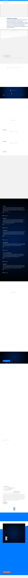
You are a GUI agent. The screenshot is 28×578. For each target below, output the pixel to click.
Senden (5, 502)
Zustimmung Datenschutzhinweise (7, 494)
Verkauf (4, 554)
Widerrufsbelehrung (5, 568)
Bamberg (13, 533)
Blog (3, 546)
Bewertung (4, 558)
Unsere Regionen (5, 559)
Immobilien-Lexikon (5, 547)
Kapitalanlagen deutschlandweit (9, 535)
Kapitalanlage (4, 555)
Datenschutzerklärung (5, 566)
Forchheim (20, 533)
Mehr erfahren (4, 151)
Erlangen (16, 533)
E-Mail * (4, 489)
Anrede (4, 486)
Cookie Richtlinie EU (5, 567)
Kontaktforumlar (5, 564)
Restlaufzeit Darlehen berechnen (7, 550)
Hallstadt (18, 533)
